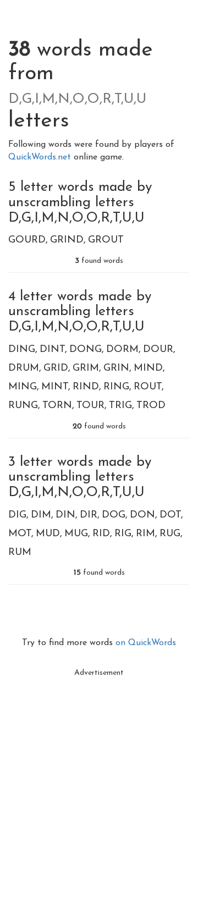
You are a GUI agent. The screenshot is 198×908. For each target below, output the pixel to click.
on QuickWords (146, 643)
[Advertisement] (99, 782)
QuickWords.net (41, 157)
